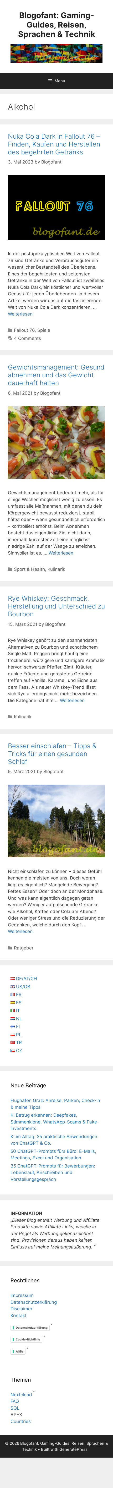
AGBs (19, 1351)
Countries (21, 1421)
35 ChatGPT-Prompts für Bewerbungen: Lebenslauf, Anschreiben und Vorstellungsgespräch (53, 1172)
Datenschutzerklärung (34, 1302)
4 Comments (27, 338)
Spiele (43, 330)
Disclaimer (21, 1308)
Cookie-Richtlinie (28, 1339)
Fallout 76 (24, 330)
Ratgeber (23, 948)
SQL (15, 1408)
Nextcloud (21, 1394)
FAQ (15, 1401)
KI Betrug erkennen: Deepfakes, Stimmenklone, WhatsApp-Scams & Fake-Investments (55, 1121)
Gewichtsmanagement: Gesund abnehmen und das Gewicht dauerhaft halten (56, 375)
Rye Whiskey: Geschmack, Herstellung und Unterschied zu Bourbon (56, 606)
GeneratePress (73, 1449)
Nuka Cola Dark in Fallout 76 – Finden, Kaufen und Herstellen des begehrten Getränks (54, 144)
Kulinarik (56, 569)
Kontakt (19, 1315)
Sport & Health (29, 569)
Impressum (22, 1295)
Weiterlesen (20, 314)
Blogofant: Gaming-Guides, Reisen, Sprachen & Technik (56, 24)
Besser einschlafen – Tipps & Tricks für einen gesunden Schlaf (52, 753)
